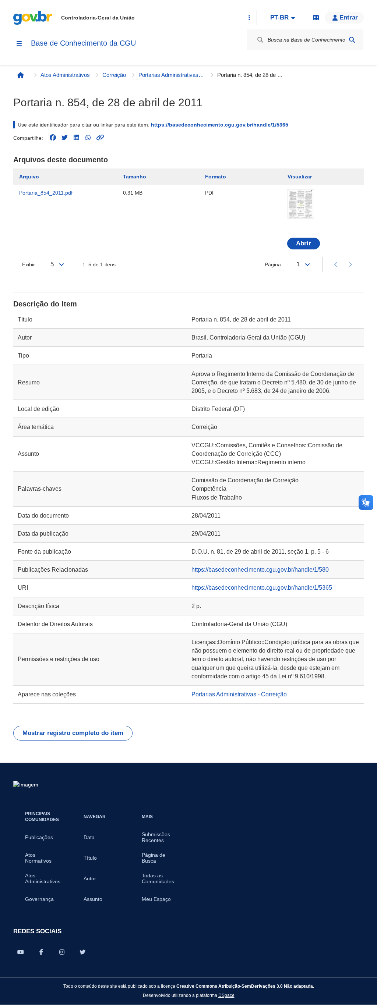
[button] (344, 18)
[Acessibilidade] (316, 18)
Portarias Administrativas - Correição (171, 75)
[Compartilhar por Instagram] (61, 952)
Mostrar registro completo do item (72, 732)
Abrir (303, 243)
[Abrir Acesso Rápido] (249, 18)
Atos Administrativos (65, 75)
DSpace (226, 995)
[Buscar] (352, 40)
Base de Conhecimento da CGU (83, 43)
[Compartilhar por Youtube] (20, 952)
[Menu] (19, 43)
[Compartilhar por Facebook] (41, 952)
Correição (114, 75)
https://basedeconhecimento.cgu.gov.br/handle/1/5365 (219, 125)
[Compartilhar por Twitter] (82, 952)
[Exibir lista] (61, 264)
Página (273, 264)
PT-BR (279, 17)
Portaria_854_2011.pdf (46, 193)
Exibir (28, 264)
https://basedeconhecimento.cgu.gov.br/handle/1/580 (260, 570)
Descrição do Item (45, 304)
